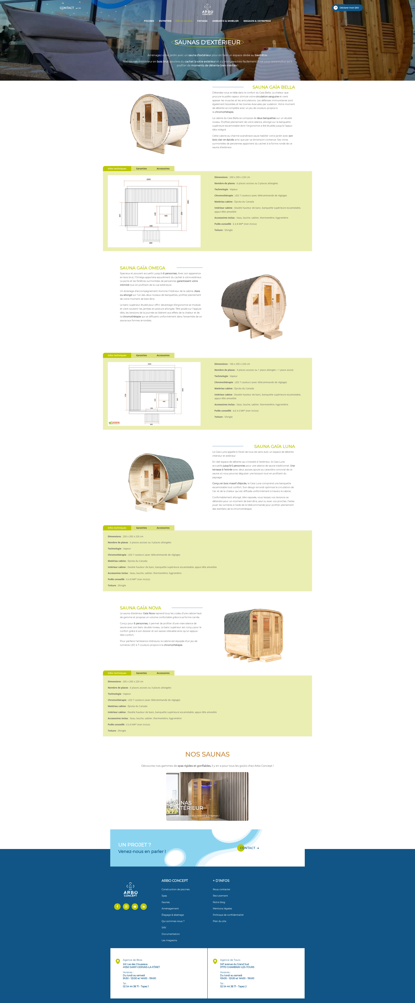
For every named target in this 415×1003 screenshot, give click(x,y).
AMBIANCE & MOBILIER (225, 20)
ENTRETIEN (165, 20)
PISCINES (149, 20)
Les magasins (169, 940)
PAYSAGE (202, 20)
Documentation (171, 934)
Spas (164, 895)
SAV (164, 927)
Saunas (166, 902)
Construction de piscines (176, 889)
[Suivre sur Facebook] (117, 906)
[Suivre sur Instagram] (126, 906)
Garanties (141, 168)
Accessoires (163, 168)
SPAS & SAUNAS (183, 20)
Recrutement (220, 895)
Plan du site (219, 921)
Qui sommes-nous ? (173, 921)
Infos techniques (117, 168)
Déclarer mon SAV (349, 7)
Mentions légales (222, 908)
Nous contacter (221, 889)
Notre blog (219, 902)
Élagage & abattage (173, 914)
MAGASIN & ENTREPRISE (257, 20)
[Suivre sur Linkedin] (143, 906)
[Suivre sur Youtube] (135, 906)
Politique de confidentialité (228, 914)
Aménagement (170, 908)
